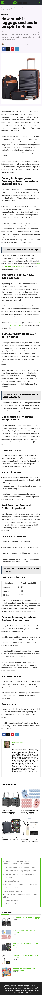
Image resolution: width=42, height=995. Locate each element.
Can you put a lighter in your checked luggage (30, 840)
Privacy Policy (28, 992)
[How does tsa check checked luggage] (11, 790)
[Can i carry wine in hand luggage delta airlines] (11, 819)
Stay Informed (11, 904)
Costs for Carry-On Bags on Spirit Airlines (20, 871)
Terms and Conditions (16, 992)
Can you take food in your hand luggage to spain (24, 969)
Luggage (10, 8)
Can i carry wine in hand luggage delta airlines (11, 839)
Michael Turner (8, 44)
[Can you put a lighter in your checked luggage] (30, 819)
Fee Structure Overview (14, 891)
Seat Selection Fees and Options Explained (21, 884)
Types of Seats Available (14, 888)
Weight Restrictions (13, 878)
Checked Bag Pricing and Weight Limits (20, 874)
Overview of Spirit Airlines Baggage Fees (20, 867)
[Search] (39, 2)
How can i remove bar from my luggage (29, 812)
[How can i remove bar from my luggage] (30, 790)
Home (3, 8)
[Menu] (2, 2)
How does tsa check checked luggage (9, 812)
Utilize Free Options (12, 900)
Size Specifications (12, 881)
